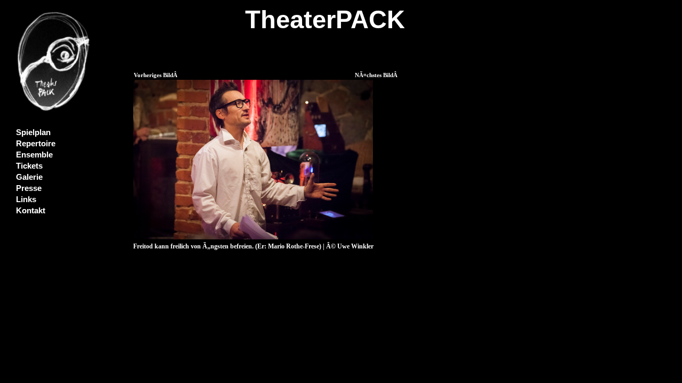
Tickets (29, 166)
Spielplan (33, 132)
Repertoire (35, 143)
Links (26, 199)
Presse (29, 188)
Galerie (29, 177)
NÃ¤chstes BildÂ (377, 75)
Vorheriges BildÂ (156, 75)
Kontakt (30, 210)
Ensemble (34, 155)
